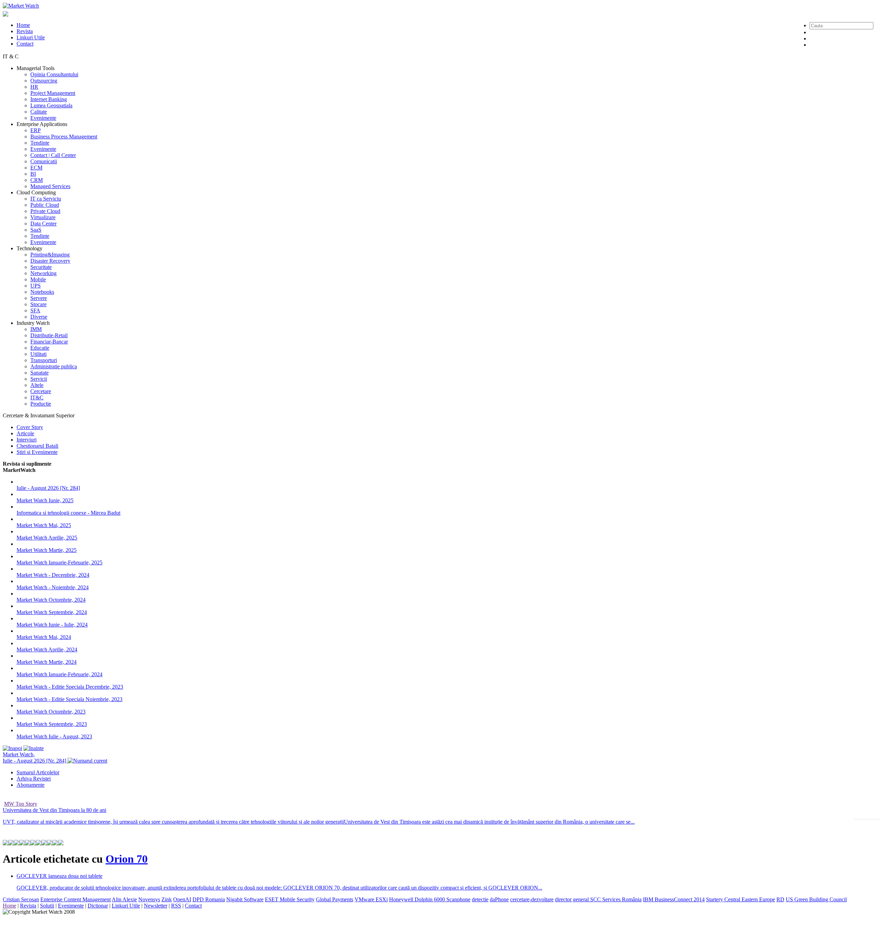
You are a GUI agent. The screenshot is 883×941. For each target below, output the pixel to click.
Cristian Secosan (21, 899)
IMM (36, 329)
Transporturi (43, 360)
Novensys (149, 899)
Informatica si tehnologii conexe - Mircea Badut (68, 513)
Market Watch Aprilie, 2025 (47, 538)
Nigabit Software (245, 899)
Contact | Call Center (53, 155)
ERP (35, 130)
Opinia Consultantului (54, 74)
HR (34, 87)
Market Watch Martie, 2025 (47, 550)
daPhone (499, 899)
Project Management (52, 93)
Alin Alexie (124, 899)
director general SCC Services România (598, 899)
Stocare (38, 304)
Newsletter (155, 906)
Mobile (38, 279)
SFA (35, 310)
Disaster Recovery (50, 261)
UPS (35, 286)
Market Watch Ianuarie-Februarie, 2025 (59, 562)
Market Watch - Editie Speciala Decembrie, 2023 (70, 687)
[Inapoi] (12, 748)
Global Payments (334, 899)
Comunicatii (43, 161)
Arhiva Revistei (34, 779)
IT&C (36, 397)
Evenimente (43, 118)
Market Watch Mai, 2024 (44, 637)
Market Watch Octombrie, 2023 (51, 712)
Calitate (38, 112)
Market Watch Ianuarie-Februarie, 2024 (59, 674)
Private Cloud (45, 211)
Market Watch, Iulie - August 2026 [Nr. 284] (35, 757)
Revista (25, 31)
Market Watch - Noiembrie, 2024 (53, 587)
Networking (43, 273)
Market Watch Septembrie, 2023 (52, 724)
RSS (176, 906)
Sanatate (39, 373)
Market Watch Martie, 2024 (47, 662)
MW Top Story (20, 804)
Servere (38, 298)
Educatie (39, 348)
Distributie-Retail (49, 335)
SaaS (35, 230)
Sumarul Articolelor (38, 772)
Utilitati (38, 354)
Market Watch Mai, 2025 (44, 525)
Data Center (43, 223)
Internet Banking (48, 99)
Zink (166, 899)
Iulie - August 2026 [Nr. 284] (48, 488)
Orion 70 (127, 859)
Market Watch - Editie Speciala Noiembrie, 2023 (69, 699)
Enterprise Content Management (75, 899)
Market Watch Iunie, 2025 (45, 500)
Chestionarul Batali (37, 446)
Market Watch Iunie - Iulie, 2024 (52, 625)
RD (780, 899)
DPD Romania (208, 899)
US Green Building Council (816, 899)
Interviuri (27, 440)
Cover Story (30, 427)
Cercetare (40, 391)
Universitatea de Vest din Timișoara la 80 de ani (54, 810)
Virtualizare (43, 217)
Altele (36, 385)
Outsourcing (43, 81)
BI (33, 174)
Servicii (38, 379)
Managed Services (50, 186)
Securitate (41, 267)
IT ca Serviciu (45, 199)
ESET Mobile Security (290, 899)
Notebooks (42, 292)
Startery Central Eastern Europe (740, 899)
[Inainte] (33, 748)
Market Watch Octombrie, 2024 (51, 600)
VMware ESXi (371, 899)
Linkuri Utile (31, 37)
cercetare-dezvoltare (532, 899)
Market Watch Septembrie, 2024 (52, 612)
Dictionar (98, 906)
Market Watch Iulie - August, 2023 (54, 736)
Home (23, 25)
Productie (40, 404)
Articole (25, 433)
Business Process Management (63, 136)
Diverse (38, 317)
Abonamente (30, 785)
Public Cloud (44, 205)
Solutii (47, 906)
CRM (36, 180)
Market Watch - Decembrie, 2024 (53, 575)
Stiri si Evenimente (37, 452)
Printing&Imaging (50, 255)
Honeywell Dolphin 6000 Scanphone (429, 899)
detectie (480, 899)
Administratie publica (53, 366)
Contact (25, 44)
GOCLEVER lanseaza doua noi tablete (59, 876)
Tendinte (39, 143)
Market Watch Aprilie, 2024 (47, 649)
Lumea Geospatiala (51, 105)
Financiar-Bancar (49, 342)
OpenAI (182, 899)
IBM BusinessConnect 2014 (674, 899)
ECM (36, 168)
